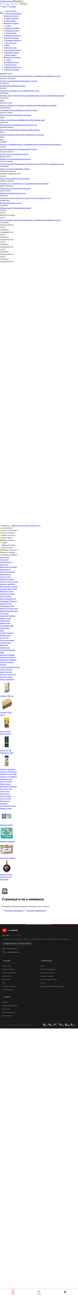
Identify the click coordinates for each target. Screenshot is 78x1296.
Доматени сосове (7, 91)
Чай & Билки (19, 130)
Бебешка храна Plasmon (9, 208)
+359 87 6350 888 (11, 948)
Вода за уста (46, 198)
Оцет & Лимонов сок (19, 105)
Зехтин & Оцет (10, 48)
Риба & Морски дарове (24, 96)
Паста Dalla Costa (11, 164)
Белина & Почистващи (20, 179)
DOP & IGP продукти (8, 1012)
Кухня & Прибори (11, 38)
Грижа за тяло (20, 193)
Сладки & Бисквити (12, 57)
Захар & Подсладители (9, 115)
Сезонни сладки (22, 154)
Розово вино (24, 135)
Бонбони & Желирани (39, 144)
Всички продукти (8, 989)
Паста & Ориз (10, 11)
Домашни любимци (13, 40)
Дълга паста (4, 76)
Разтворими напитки (32, 130)
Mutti (2, 100)
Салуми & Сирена (11, 53)
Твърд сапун (14, 198)
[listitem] (39, 528)
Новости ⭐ (6, 525)
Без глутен (34, 76)
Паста (2, 164)
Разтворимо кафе (38, 120)
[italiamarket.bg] (6, 1)
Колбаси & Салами (8, 969)
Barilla (2, 86)
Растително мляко (7, 130)
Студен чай (32, 125)
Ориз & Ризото (20, 81)
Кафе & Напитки (11, 18)
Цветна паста (55, 76)
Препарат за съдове (8, 184)
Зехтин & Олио (5, 105)
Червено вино (5, 135)
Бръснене (3, 203)
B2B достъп (35, 525)
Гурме (7, 26)
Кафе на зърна (5, 120)
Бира (2, 140)
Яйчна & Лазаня (44, 76)
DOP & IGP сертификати (48, 969)
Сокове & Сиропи (10, 125)
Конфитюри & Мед (34, 105)
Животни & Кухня (11, 70)
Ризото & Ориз (47, 164)
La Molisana (14, 86)
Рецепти (5, 1002)
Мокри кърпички (24, 188)
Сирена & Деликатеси (9, 973)
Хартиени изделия (42, 184)
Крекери (3, 149)
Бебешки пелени (24, 208)
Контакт (43, 983)
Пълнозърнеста (24, 76)
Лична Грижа (10, 33)
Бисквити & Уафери (7, 144)
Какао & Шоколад (24, 115)
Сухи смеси (33, 110)
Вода (2, 125)
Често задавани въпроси (49, 979)
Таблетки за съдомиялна (25, 184)
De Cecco (22, 86)
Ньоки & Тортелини (7, 81)
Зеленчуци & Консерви (8, 169)
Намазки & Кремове (49, 105)
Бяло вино (15, 135)
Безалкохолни (22, 125)
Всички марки (6, 1016)
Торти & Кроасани (54, 144)
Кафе (7, 45)
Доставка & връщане (47, 973)
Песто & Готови (20, 91)
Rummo (7, 86)
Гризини (9, 149)
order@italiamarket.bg (12, 952)
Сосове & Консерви (13, 14)
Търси (24, 4)
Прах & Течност (6, 179)
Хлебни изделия (23, 169)
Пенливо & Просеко (36, 135)
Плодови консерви (57, 96)
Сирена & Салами (12, 28)
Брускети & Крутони (8, 154)
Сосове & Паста (24, 164)
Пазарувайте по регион (10, 1005)
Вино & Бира (10, 21)
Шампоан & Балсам (7, 193)
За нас (43, 966)
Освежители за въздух (9, 188)
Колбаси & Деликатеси (8, 159)
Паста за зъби (24, 198)
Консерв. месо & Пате (41, 96)
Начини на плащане (47, 976)
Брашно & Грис (23, 110)
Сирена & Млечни (24, 159)
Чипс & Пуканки (19, 149)
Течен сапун (4, 198)
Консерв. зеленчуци (7, 96)
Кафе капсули (26, 120)
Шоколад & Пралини (23, 144)
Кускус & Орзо (31, 81)
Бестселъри (6, 1009)
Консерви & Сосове (12, 50)
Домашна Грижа (11, 31)
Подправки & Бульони (8, 110)
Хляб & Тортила (31, 149)
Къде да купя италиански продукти (52, 986)
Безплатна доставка (21, 525)
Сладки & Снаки (11, 23)
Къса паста (13, 76)
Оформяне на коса (14, 203)
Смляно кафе (16, 120)
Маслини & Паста (32, 91)
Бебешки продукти (12, 35)
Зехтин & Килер (11, 16)
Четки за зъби (35, 198)
